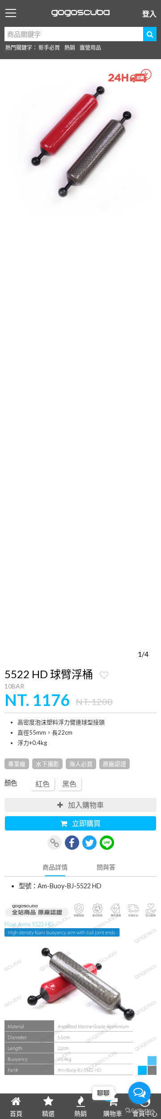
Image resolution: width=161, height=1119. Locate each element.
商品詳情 (55, 867)
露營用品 (90, 47)
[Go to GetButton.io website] (139, 1110)
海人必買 (81, 763)
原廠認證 (114, 763)
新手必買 (49, 47)
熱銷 (69, 47)
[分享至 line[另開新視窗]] (107, 842)
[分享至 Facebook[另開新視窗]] (72, 842)
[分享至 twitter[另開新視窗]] (89, 842)
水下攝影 (47, 763)
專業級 (16, 763)
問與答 (106, 867)
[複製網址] (54, 842)
